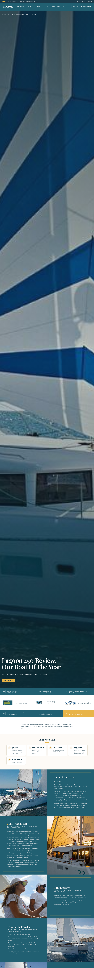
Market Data (56, 6)
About (65, 6)
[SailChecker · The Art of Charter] (8, 7)
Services (30, 6)
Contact (79, 1)
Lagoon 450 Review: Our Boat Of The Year (23, 14)
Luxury (46, 6)
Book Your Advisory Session (82, 6)
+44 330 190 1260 (88, 1)
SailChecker (5, 14)
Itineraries (20, 6)
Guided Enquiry (8, 680)
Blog (38, 6)
